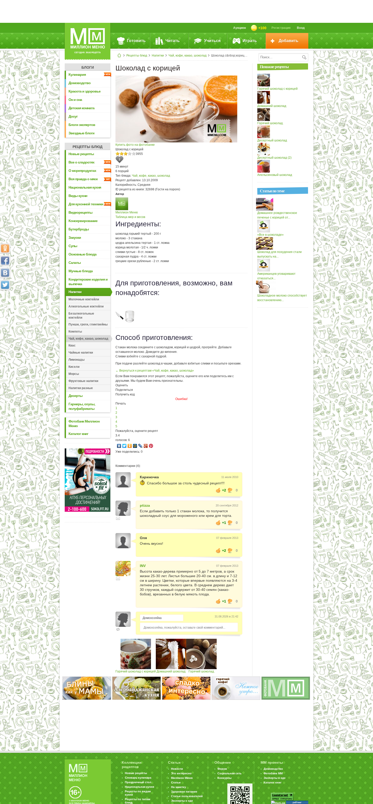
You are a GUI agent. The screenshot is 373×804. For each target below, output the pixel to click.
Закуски (75, 237)
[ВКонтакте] (119, 446)
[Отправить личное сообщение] (118, 518)
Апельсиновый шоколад (274, 175)
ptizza (145, 505)
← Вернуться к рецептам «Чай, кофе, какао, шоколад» (154, 370)
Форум (222, 768)
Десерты (75, 396)
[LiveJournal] (140, 446)
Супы (73, 246)
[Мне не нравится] (230, 490)
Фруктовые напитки (83, 381)
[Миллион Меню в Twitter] (5, 285)
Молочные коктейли (84, 299)
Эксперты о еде (182, 800)
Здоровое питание (184, 791)
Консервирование (83, 221)
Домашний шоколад (171, 671)
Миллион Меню (126, 212)
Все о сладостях (81, 162)
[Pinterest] (151, 446)
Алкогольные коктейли (86, 306)
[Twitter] (124, 446)
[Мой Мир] (135, 446)
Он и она (75, 100)
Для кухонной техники (86, 204)
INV (143, 566)
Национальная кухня (85, 187)
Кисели (74, 367)
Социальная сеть (229, 773)
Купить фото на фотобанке (135, 145)
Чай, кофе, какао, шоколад (187, 55)
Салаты (75, 263)
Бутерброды (79, 229)
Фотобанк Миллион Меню (84, 423)
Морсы (74, 374)
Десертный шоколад (272, 140)
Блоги (87, 67)
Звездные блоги (81, 133)
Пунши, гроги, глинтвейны (88, 324)
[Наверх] (5, 307)
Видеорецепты (80, 212)
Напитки (158, 55)
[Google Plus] (145, 446)
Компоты (75, 331)
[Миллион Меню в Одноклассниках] (5, 248)
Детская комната (81, 108)
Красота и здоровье (84, 91)
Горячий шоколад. (202, 671)
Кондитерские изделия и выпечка (88, 281)
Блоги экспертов (82, 125)
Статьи (176, 782)
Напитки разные (81, 388)
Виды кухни (78, 196)
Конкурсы (224, 777)
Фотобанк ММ (273, 773)
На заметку (178, 787)
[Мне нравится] (218, 490)
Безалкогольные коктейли (81, 315)
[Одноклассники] (129, 446)
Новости (177, 768)
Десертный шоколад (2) (274, 157)
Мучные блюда (81, 271)
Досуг (73, 116)
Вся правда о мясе (83, 179)
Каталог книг (78, 434)
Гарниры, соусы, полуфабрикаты (82, 406)
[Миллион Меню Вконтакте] (5, 273)
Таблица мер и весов (130, 217)
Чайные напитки (81, 352)
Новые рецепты (81, 154)
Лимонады (76, 359)
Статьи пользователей (187, 796)
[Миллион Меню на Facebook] (5, 260)
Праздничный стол (138, 782)
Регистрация (281, 28)
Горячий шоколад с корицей (135, 671)
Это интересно (181, 773)
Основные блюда (82, 254)
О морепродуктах (82, 171)
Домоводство (80, 83)
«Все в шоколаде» (270, 234)
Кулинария (77, 74)
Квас (72, 345)
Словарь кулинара (138, 777)
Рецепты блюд (136, 55)
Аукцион (239, 28)
